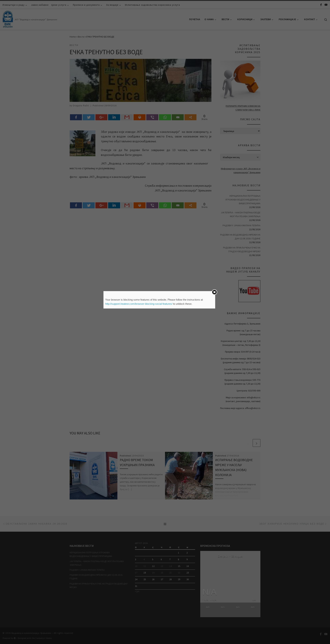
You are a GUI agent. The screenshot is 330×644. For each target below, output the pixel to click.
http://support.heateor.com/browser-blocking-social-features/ (138, 303)
